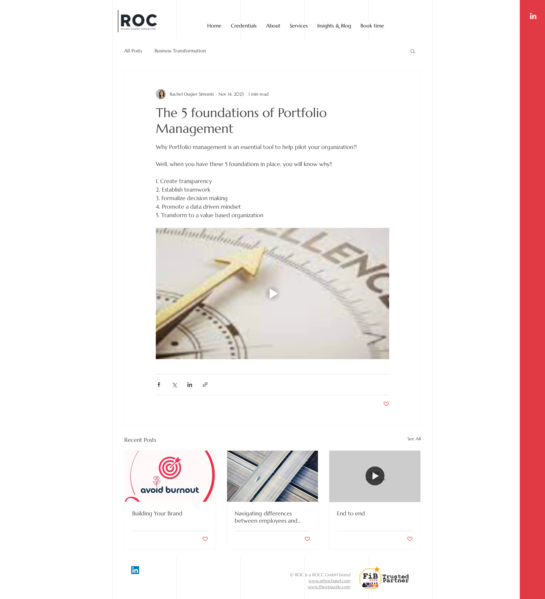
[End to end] (374, 476)
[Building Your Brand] (170, 476)
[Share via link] (205, 385)
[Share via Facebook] (159, 385)
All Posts (133, 51)
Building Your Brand (157, 513)
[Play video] (272, 293)
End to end (351, 513)
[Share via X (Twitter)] (174, 385)
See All (414, 439)
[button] (413, 50)
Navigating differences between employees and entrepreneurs (266, 517)
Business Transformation (180, 51)
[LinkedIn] (533, 17)
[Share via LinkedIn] (190, 385)
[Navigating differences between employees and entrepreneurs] (272, 476)
